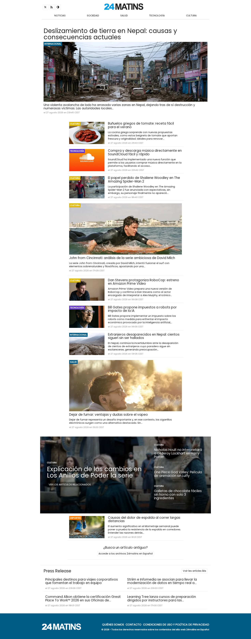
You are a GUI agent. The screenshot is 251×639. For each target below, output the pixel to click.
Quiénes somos (113, 624)
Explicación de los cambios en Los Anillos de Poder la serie (94, 472)
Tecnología (157, 15)
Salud (124, 15)
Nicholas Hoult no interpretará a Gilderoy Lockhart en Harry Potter (178, 453)
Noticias (60, 15)
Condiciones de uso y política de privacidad (176, 624)
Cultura (191, 15)
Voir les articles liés (194, 571)
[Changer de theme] (58, 7)
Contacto (133, 624)
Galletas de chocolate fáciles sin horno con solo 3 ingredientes (178, 494)
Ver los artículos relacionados (70, 484)
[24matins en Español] (63, 629)
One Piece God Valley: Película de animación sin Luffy (178, 474)
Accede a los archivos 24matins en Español (126, 553)
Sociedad (93, 15)
